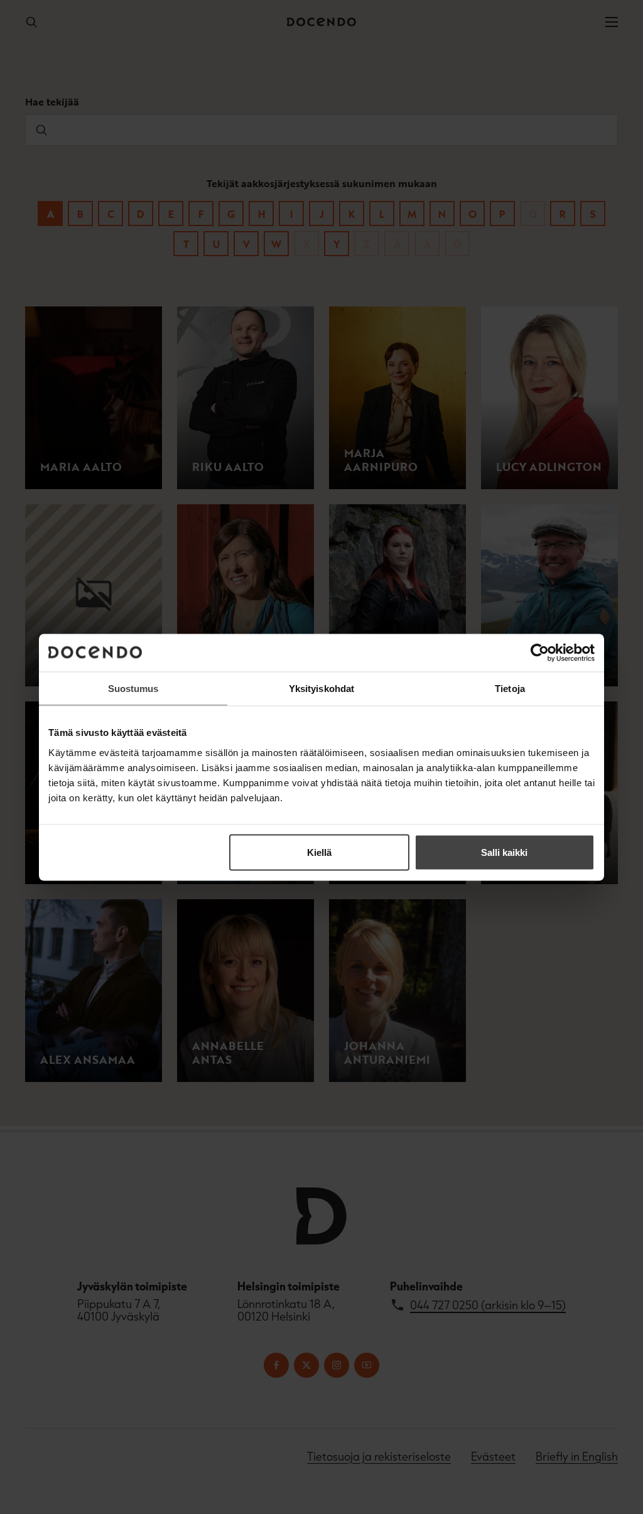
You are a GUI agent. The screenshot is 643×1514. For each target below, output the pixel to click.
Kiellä (319, 851)
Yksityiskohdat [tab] (321, 688)
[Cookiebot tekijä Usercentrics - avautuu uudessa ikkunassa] (540, 652)
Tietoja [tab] (510, 688)
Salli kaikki (504, 851)
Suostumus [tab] (133, 688)
